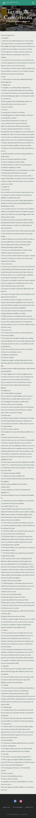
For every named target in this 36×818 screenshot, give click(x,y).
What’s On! (6, 807)
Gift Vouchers (18, 807)
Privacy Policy (24, 814)
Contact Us (29, 807)
